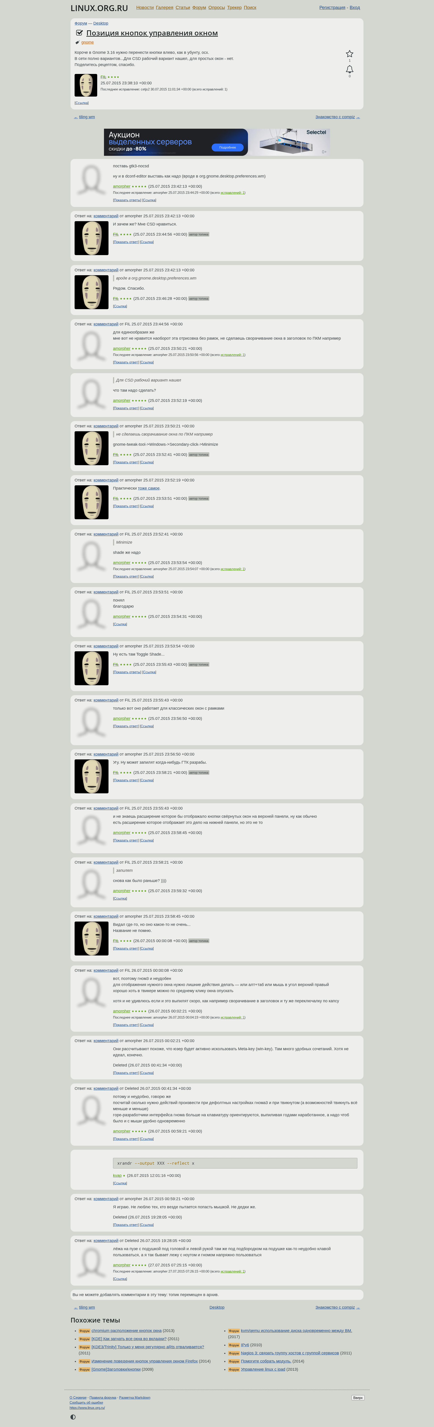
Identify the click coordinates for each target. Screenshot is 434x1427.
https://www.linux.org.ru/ (87, 1408)
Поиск (250, 7)
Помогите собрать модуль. (266, 1361)
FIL (103, 77)
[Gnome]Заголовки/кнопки (116, 1369)
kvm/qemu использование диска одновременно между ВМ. (296, 1330)
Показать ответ (126, 242)
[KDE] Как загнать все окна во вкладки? (129, 1339)
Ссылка (81, 103)
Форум (199, 7)
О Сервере (78, 1397)
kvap (117, 1175)
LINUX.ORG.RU (99, 8)
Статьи (183, 7)
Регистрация (332, 7)
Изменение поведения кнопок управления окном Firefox (145, 1361)
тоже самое (149, 488)
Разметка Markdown (134, 1397)
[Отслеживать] (349, 69)
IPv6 (245, 1345)
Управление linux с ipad (263, 1369)
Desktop (100, 23)
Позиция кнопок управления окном (152, 33)
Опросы (216, 7)
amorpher (121, 186)
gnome (87, 42)
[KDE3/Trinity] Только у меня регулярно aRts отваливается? (148, 1347)
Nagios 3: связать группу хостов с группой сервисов (290, 1353)
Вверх (358, 1398)
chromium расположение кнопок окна (127, 1330)
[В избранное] (349, 54)
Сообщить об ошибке (86, 1402)
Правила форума (103, 1397)
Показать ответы (127, 200)
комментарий (106, 216)
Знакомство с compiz (335, 117)
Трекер (234, 7)
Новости (145, 7)
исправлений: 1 (232, 192)
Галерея (164, 7)
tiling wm (87, 117)
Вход (355, 7)
